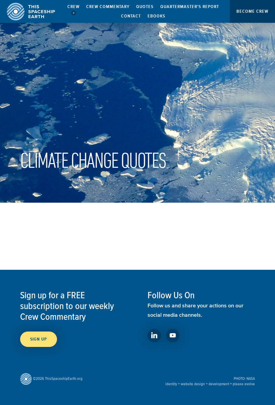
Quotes (145, 6)
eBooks (156, 16)
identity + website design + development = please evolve (210, 384)
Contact (131, 16)
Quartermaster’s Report (189, 6)
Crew (73, 6)
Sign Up (38, 339)
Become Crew (252, 11)
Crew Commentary (107, 6)
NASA (250, 378)
